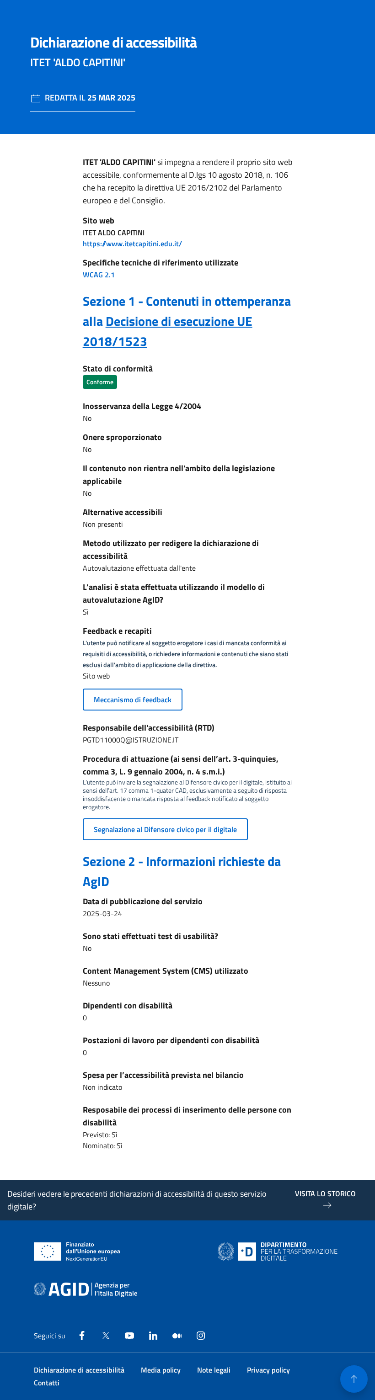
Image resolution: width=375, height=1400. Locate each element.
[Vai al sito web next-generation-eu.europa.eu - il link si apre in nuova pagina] (77, 1251)
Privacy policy (268, 1369)
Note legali (213, 1369)
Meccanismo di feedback (132, 699)
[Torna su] (354, 1379)
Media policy (161, 1369)
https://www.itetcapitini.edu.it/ (132, 243)
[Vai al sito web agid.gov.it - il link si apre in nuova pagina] (85, 1290)
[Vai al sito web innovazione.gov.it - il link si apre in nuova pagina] (279, 1251)
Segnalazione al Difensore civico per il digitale (165, 829)
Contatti (46, 1382)
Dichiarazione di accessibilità (79, 1369)
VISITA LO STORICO (325, 1193)
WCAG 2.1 (99, 274)
